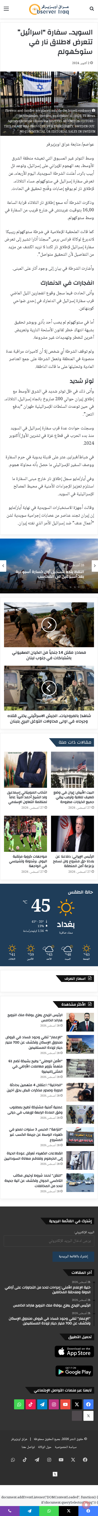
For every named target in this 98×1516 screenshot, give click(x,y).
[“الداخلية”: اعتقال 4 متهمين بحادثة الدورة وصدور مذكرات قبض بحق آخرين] (80, 1092)
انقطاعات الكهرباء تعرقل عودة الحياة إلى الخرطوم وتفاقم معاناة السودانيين (33, 1156)
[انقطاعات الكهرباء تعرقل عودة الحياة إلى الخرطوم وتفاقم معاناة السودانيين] (80, 1160)
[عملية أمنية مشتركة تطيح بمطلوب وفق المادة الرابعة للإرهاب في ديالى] (80, 1114)
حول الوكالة (45, 1447)
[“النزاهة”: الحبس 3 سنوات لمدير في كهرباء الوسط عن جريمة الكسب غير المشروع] (80, 1136)
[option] (49, 566)
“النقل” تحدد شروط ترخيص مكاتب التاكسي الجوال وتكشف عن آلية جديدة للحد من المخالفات (34, 1180)
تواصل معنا (28, 1447)
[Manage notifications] (86, 1505)
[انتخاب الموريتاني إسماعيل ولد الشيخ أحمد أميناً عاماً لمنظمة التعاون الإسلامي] (25, 770)
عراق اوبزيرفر (19, 1439)
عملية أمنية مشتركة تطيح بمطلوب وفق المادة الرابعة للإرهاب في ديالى (35, 1110)
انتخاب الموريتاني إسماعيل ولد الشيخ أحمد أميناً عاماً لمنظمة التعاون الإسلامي (27, 797)
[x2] (88, 1416)
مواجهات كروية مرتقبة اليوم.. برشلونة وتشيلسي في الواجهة (28, 861)
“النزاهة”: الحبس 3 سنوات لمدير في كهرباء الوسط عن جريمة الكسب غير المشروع (36, 1134)
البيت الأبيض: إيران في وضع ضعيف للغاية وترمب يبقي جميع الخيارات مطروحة (74, 797)
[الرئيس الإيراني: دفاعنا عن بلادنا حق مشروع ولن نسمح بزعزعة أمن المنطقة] (72, 834)
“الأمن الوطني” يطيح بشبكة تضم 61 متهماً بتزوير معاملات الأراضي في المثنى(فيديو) (36, 1066)
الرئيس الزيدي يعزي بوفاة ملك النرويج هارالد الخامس (35, 1018)
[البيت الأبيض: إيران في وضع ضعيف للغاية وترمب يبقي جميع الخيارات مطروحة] (72, 770)
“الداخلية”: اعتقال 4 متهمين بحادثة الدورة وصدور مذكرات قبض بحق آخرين (35, 1088)
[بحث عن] (91, 11)
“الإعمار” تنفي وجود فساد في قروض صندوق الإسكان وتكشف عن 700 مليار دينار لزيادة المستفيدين (34, 1042)
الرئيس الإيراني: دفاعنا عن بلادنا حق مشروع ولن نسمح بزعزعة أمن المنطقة (73, 861)
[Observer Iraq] (49, 9)
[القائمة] (6, 11)
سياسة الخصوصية (66, 1447)
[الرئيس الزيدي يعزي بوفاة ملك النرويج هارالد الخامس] (80, 1022)
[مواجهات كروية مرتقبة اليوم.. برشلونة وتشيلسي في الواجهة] (25, 834)
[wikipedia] (77, 1416)
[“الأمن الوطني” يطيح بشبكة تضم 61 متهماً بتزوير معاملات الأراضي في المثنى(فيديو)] (80, 1068)
